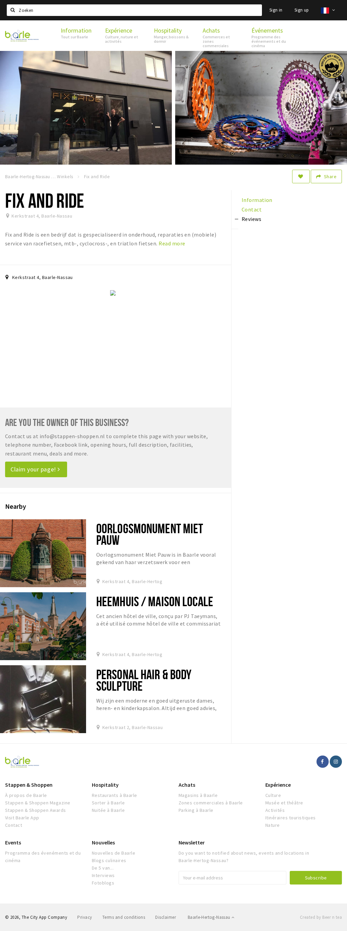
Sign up (301, 10)
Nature (272, 825)
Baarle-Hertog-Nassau (209, 917)
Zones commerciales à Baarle (211, 803)
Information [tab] (257, 200)
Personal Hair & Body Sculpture (143, 680)
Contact (13, 825)
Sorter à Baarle (108, 803)
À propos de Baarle (26, 795)
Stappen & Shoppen (29, 784)
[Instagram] (336, 762)
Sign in (276, 10)
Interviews (103, 875)
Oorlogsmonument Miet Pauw (149, 534)
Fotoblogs (103, 883)
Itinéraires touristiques (290, 818)
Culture (273, 795)
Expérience (278, 784)
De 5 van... (103, 868)
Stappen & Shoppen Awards (35, 810)
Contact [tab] (252, 209)
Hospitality (105, 784)
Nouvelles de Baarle (113, 853)
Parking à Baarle (196, 810)
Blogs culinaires (109, 860)
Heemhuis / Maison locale (154, 601)
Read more (172, 243)
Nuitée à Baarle (108, 810)
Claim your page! (34, 469)
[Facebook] (323, 762)
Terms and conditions (123, 917)
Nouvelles (103, 842)
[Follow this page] (301, 176)
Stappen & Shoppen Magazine (37, 803)
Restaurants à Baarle (114, 795)
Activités (275, 810)
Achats (187, 784)
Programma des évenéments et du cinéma (43, 856)
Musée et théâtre (284, 803)
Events (13, 842)
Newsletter (192, 842)
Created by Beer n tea (321, 917)
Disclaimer (165, 917)
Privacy (84, 917)
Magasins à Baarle (198, 795)
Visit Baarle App (22, 818)
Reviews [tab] (251, 219)
